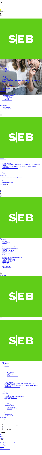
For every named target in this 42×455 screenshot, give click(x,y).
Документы (4, 76)
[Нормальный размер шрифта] (1, 2)
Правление (6, 73)
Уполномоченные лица (6, 108)
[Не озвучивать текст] (0, 17)
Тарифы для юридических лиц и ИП (8, 94)
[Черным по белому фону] (0, 6)
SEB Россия (4, 68)
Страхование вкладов (6, 107)
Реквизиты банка (5, 84)
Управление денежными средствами (8, 95)
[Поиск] (1, 115)
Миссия (6, 69)
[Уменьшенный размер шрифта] (0, 1)
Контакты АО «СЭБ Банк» (5, 449)
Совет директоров (8, 72)
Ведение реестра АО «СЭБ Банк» (8, 85)
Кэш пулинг (7, 99)
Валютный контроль (8, 97)
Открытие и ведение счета (7, 93)
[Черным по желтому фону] (0, 9)
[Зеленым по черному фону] (0, 10)
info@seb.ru (4, 427)
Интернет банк (3, 64)
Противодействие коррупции (7, 86)
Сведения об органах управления (10, 74)
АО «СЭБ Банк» (3, 66)
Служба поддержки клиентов (7, 103)
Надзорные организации (9, 75)
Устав (5, 77)
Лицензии (6, 78)
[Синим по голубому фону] (0, 8)
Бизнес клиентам (3, 91)
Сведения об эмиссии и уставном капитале (10, 83)
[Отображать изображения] (1, 12)
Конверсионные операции (7, 100)
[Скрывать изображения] (0, 13)
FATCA (3, 87)
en (0, 110)
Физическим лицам (3, 105)
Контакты (2, 447)
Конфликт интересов (6, 88)
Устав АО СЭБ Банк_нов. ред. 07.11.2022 (7, 442)
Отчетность (7, 98)
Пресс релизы (7, 70)
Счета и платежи (7, 96)
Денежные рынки (5, 102)
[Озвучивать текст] (1, 15)
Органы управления (6, 71)
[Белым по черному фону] (0, 7)
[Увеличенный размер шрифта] (1, 4)
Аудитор (3, 89)
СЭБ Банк (2, 65)
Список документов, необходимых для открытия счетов (12, 92)
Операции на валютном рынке (10, 101)
